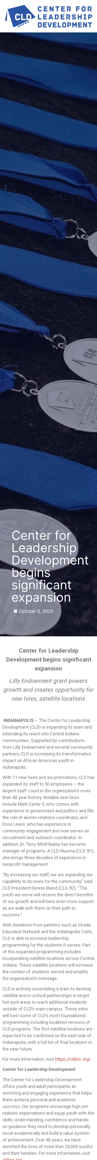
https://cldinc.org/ (73, 1059)
